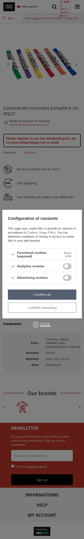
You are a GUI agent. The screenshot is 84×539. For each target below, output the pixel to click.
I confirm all (42, 294)
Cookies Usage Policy (41, 232)
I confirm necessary (42, 307)
